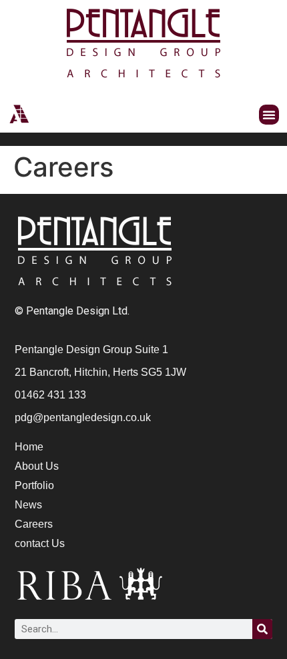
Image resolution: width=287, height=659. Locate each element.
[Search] (262, 629)
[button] (269, 115)
